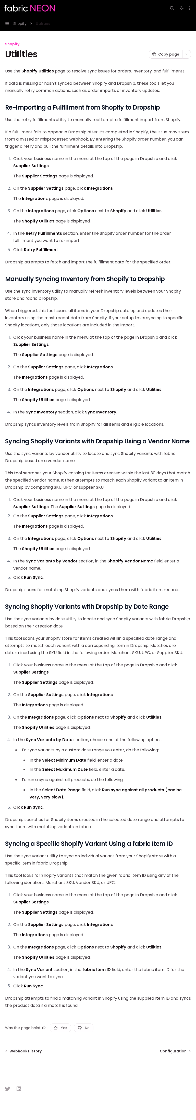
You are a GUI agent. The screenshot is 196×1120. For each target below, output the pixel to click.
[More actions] (189, 8)
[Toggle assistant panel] (181, 8)
